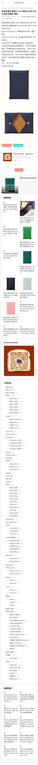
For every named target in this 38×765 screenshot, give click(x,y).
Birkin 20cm (13, 398)
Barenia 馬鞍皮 (15, 615)
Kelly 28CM (13, 490)
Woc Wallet (13, 670)
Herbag (8, 473)
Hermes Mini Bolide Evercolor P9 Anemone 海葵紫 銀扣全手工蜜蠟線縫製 (11, 723)
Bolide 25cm (14, 422)
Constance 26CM (15, 446)
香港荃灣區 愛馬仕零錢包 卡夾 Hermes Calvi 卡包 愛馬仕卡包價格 (10, 232)
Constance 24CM (15, 443)
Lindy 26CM (14, 528)
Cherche (12, 602)
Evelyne (8, 452)
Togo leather (14, 637)
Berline (12, 599)
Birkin (8, 395)
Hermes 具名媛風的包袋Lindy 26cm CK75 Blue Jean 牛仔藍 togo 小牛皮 (27, 752)
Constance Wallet (15, 449)
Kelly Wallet (13, 516)
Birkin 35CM (14, 407)
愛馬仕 (8, 596)
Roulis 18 (13, 580)
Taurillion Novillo (15, 631)
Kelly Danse (14, 507)
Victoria (12, 605)
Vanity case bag (15, 667)
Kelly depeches (11, 522)
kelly (7, 484)
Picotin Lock (10, 568)
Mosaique (9, 565)
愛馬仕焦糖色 (18, 145)
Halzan (8, 461)
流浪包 (12, 673)
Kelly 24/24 (9, 519)
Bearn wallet (10, 392)
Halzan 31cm (14, 467)
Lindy (8, 525)
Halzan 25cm (14, 464)
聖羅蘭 (8, 655)
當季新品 (13, 676)
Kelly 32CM (13, 493)
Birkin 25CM (14, 401)
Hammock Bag (14, 543)
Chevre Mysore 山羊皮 (17, 620)
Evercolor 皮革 (14, 626)
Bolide (8, 416)
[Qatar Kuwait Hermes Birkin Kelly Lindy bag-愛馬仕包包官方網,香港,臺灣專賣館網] (19, 2)
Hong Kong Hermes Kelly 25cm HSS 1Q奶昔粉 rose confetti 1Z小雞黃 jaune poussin (27, 724)
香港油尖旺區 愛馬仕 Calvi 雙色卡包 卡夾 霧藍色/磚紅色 (27, 295)
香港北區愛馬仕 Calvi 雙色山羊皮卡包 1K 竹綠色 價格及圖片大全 (27, 244)
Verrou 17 (13, 590)
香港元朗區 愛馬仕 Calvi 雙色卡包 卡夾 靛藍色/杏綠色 (10, 295)
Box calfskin (14, 617)
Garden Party (10, 455)
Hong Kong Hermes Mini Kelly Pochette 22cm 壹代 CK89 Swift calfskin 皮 (11, 698)
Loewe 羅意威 (10, 537)
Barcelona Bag (14, 540)
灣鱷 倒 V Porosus (16, 643)
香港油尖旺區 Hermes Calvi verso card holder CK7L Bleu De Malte (27, 331)
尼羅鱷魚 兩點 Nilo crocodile (19, 640)
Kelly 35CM (13, 496)
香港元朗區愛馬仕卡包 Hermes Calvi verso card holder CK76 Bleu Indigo (10, 332)
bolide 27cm (14, 425)
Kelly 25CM (13, 487)
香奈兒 (8, 661)
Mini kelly (9, 555)
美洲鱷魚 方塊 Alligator (17, 646)
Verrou (8, 587)
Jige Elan (9, 479)
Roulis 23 (13, 583)
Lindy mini (13, 534)
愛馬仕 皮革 (10, 611)
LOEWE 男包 (14, 549)
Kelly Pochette (14, 561)
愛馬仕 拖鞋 (10, 609)
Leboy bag (13, 665)
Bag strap (9, 387)
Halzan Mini (13, 469)
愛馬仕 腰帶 (10, 652)
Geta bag (9, 458)
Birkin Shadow (14, 413)
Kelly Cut (13, 504)
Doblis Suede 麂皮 (16, 623)
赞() (19, 170)
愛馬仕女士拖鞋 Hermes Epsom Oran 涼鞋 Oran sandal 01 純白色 (11, 752)
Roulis (8, 577)
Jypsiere (9, 481)
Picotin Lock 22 (15, 574)
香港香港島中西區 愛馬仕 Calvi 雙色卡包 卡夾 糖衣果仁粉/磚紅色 (10, 319)
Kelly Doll (13, 510)
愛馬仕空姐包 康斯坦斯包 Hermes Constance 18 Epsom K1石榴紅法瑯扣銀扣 (11, 738)
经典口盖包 (13, 679)
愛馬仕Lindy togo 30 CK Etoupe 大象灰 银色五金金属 (11, 710)
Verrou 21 (13, 593)
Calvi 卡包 (8, 18)
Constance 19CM (15, 440)
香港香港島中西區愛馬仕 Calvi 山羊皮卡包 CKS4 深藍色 (10, 256)
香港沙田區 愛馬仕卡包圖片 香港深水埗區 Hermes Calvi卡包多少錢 (10, 208)
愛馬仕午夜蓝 (7, 145)
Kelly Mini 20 (14, 558)
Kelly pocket (14, 513)
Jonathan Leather (15, 629)
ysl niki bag (13, 658)
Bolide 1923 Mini (15, 419)
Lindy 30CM (14, 531)
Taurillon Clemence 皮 (17, 634)
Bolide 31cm (14, 428)
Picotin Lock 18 (15, 571)
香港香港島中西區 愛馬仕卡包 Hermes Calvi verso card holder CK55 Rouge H (27, 307)
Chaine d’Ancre (11, 434)
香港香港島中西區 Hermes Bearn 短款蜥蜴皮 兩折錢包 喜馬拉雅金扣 (27, 698)
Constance (9, 437)
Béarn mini (9, 390)
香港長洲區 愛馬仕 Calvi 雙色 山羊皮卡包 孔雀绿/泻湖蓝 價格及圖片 (27, 270)
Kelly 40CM (13, 499)
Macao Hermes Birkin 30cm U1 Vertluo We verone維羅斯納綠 (27, 710)
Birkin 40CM (14, 410)
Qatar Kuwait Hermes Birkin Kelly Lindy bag (20, 8)
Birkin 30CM (14, 404)
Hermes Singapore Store (28, 16)
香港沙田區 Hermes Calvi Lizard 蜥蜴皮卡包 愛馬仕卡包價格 (27, 220)
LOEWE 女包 (14, 546)
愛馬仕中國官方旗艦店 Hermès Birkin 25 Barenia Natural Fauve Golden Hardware (27, 738)
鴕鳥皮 (12, 648)
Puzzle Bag (13, 552)
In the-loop (9, 476)
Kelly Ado (13, 502)
